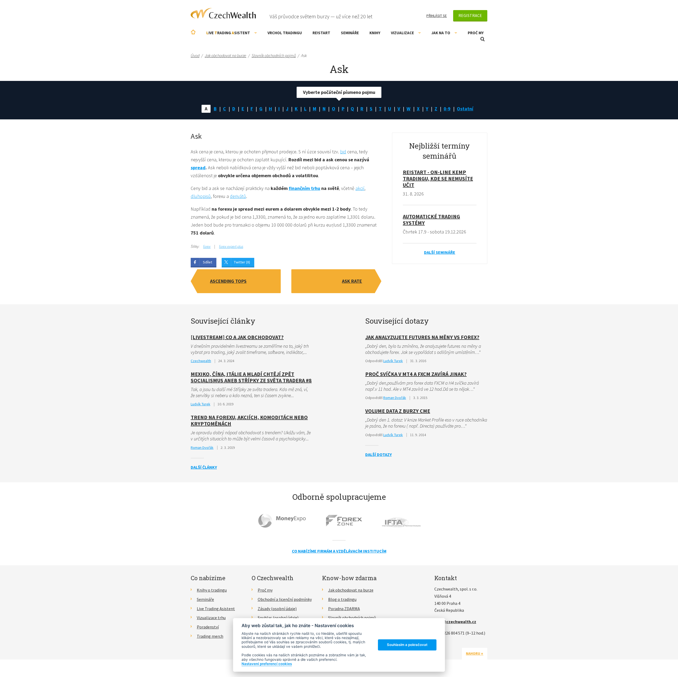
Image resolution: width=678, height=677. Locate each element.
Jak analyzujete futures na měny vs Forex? (422, 337)
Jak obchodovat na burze (350, 590)
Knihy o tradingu (212, 590)
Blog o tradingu (342, 599)
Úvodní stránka (193, 31)
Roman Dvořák (202, 447)
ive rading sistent (228, 32)
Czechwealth (201, 360)
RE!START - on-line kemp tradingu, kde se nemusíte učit (438, 178)
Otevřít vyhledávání (482, 39)
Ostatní (465, 109)
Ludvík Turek (200, 404)
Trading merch (210, 636)
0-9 (447, 109)
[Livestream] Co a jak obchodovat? (237, 337)
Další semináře (439, 252)
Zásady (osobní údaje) (277, 608)
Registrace (470, 15)
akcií (359, 188)
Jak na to (440, 32)
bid (343, 152)
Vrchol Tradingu (284, 32)
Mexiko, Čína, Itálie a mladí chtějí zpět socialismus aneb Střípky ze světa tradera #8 (251, 377)
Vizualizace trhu (211, 617)
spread (198, 167)
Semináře (350, 32)
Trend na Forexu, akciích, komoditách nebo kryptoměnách (249, 420)
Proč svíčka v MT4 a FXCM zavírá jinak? (416, 374)
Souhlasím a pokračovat (407, 645)
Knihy (374, 32)
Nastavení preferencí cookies (267, 664)
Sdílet (207, 262)
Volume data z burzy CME (397, 410)
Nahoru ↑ (474, 653)
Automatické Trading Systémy (431, 219)
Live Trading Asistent (216, 608)
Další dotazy (378, 454)
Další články (204, 467)
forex (207, 246)
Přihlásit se (436, 15)
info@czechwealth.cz (455, 621)
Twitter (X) (242, 262)
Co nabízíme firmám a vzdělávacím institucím (339, 551)
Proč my (476, 32)
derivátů (238, 196)
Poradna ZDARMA (344, 608)
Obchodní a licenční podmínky (285, 599)
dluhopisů (201, 196)
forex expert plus (231, 246)
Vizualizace (402, 32)
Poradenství (208, 627)
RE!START (321, 32)
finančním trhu (304, 188)
